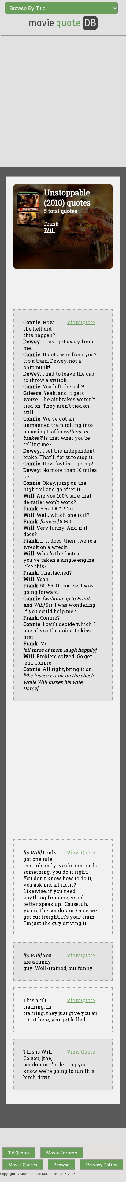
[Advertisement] (63, 101)
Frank (51, 223)
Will (49, 230)
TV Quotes (19, 1153)
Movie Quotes (22, 1165)
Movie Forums (61, 1153)
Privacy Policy (101, 1165)
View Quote (81, 322)
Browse (61, 1165)
